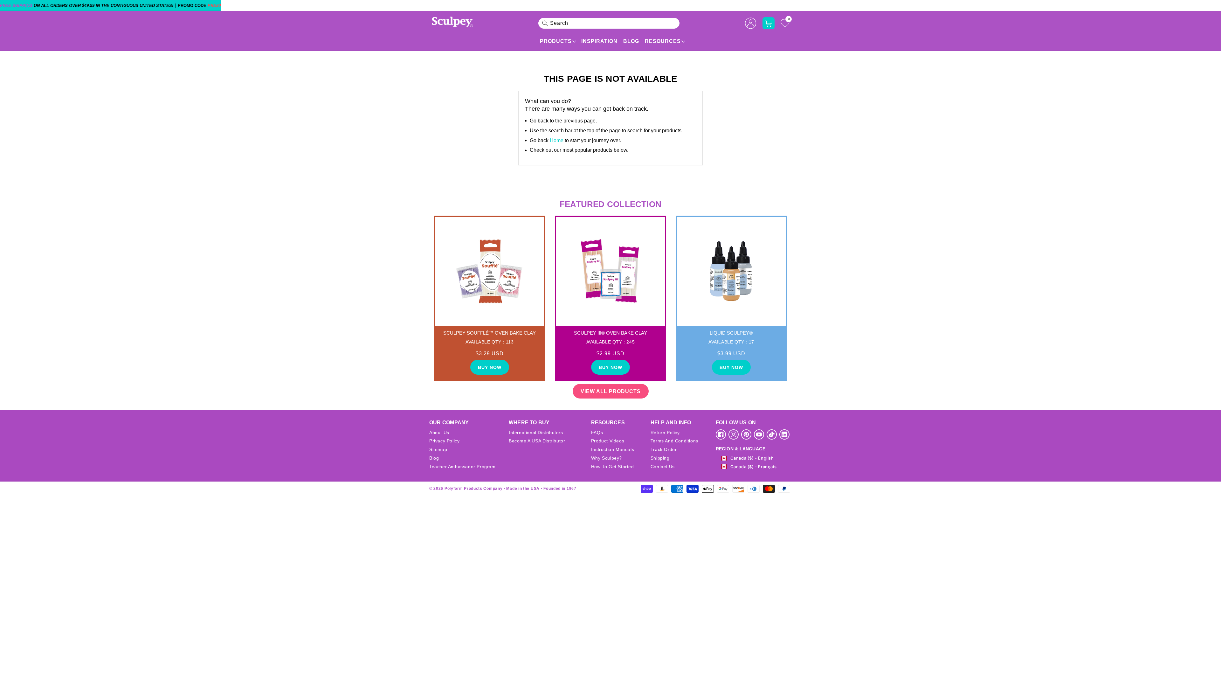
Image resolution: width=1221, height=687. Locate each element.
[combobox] (608, 23)
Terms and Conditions (674, 440)
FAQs (597, 432)
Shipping (660, 458)
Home (556, 140)
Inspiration (599, 41)
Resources (663, 41)
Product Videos (607, 440)
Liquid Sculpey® (731, 333)
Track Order (664, 449)
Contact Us (663, 466)
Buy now (489, 367)
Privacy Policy (444, 440)
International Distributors (536, 432)
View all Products (611, 391)
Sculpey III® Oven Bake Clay (610, 333)
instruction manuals (612, 449)
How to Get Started (612, 466)
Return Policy (665, 432)
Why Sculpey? (606, 458)
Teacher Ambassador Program (462, 466)
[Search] (545, 23)
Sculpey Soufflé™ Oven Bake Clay (489, 333)
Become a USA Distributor (537, 440)
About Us (439, 432)
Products (556, 41)
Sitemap (438, 449)
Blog (631, 41)
